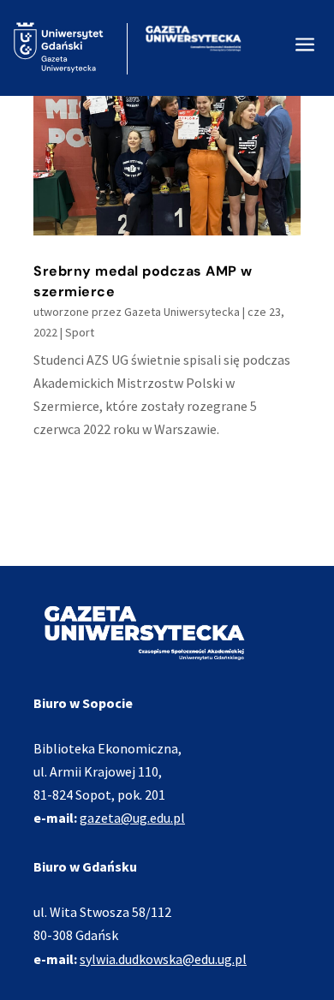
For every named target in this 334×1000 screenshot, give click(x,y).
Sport (79, 332)
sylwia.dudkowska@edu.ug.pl (163, 958)
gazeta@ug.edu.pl (132, 817)
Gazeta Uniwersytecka (182, 311)
